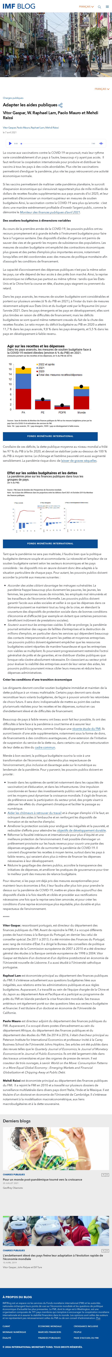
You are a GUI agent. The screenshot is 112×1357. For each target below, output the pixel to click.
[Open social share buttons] (60, 105)
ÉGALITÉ (7, 1338)
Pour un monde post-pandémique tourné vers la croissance (42, 1179)
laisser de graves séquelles (79, 460)
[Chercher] (99, 7)
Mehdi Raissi (52, 128)
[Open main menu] (107, 7)
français (84, 6)
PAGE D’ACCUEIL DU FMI (86, 1338)
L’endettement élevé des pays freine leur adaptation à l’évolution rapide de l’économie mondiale (53, 1257)
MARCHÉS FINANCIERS (49, 1332)
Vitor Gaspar (9, 128)
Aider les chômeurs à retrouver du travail (35, 813)
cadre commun (45, 747)
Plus (98, 1318)
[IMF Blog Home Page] (19, 6)
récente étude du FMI (86, 728)
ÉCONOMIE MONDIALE (50, 1326)
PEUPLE (78, 1332)
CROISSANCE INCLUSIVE (86, 1326)
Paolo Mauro (23, 128)
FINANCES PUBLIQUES (49, 1338)
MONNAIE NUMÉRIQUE (14, 1332)
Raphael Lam (37, 128)
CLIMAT (6, 1326)
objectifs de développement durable (81, 830)
